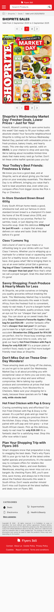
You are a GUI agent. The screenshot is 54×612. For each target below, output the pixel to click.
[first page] (17, 29)
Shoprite (11, 13)
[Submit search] (49, 7)
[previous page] (21, 29)
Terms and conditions (39, 550)
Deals (20, 13)
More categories (9, 517)
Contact (9, 546)
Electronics (12, 512)
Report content (22, 550)
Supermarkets (37, 506)
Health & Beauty (38, 512)
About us (18, 546)
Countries (10, 550)
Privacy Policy (42, 546)
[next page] (37, 29)
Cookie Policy (29, 546)
